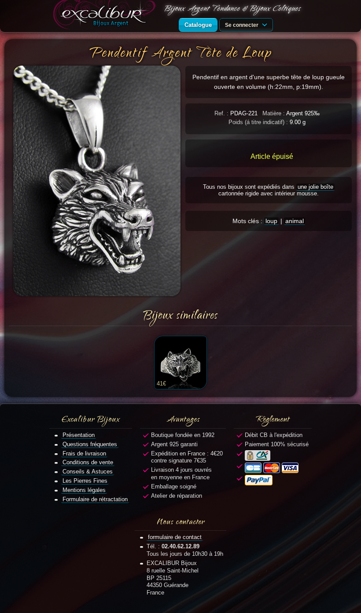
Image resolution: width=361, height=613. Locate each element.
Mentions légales (84, 490)
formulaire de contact (175, 537)
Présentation (79, 435)
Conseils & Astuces (88, 471)
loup (271, 220)
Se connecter (242, 25)
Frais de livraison (84, 453)
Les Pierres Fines (85, 480)
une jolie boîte (315, 187)
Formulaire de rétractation (95, 499)
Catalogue (198, 25)
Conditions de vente (88, 462)
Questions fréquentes (90, 444)
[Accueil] (106, 16)
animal (294, 220)
